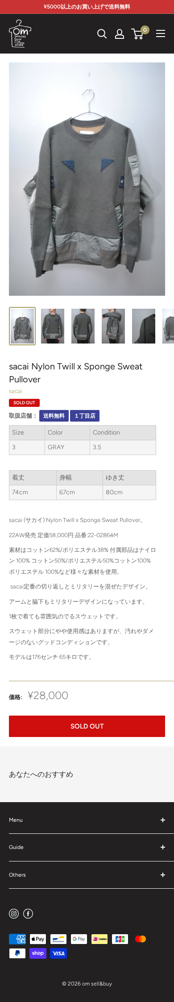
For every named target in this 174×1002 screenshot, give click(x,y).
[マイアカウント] (119, 34)
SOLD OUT (87, 726)
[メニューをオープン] (160, 33)
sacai (15, 391)
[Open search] (102, 34)
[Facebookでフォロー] (28, 913)
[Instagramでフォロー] (14, 913)
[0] (137, 34)
